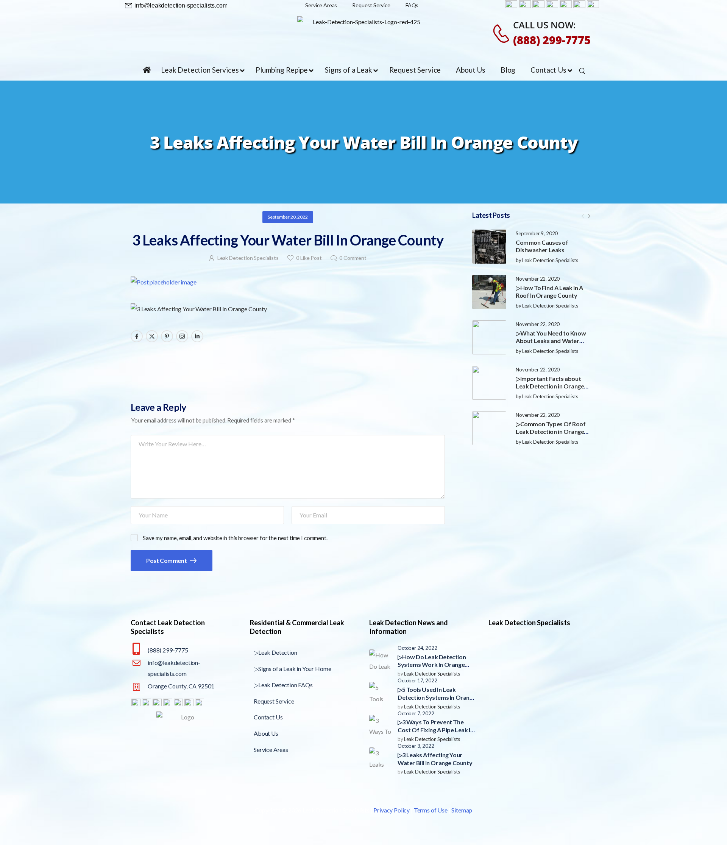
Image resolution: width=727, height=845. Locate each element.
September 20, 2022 (287, 217)
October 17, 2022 (417, 680)
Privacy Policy (391, 810)
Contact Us (268, 717)
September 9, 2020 (537, 233)
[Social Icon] (137, 336)
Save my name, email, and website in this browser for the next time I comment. (235, 537)
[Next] (589, 216)
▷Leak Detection (275, 652)
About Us (266, 733)
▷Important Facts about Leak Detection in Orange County (550, 386)
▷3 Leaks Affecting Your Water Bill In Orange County (435, 758)
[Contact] (502, 33)
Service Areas (271, 749)
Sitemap (461, 810)
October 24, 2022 (417, 648)
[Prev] (583, 216)
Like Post (308, 258)
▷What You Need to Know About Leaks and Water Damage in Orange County (551, 341)
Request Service (274, 701)
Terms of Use (431, 810)
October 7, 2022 (416, 713)
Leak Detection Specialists (550, 260)
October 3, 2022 (416, 746)
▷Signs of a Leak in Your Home (292, 668)
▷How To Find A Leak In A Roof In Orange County (549, 291)
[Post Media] (489, 247)
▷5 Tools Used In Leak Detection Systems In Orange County (437, 697)
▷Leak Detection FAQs (283, 684)
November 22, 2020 (538, 279)
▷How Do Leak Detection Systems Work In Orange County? (432, 664)
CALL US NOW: (544, 25)
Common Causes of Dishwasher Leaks (542, 246)
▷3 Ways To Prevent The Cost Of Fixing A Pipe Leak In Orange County (435, 729)
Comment (353, 258)
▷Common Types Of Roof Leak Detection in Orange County (551, 431)
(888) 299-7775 (552, 40)
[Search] (583, 70)
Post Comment (167, 560)
